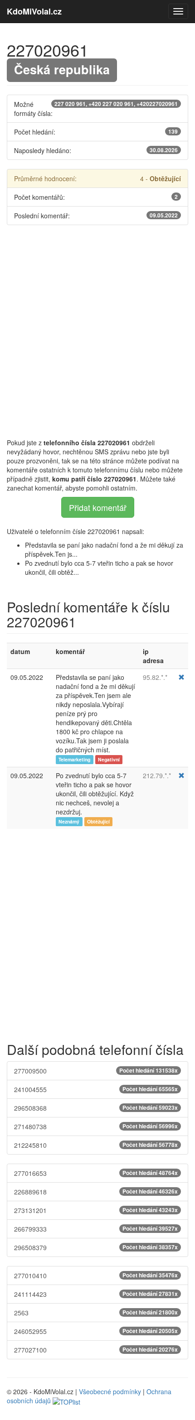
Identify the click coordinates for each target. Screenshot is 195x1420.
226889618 (96, 1191)
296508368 (96, 1107)
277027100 (96, 1349)
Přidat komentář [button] (98, 507)
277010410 (96, 1275)
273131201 (96, 1210)
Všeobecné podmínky (110, 1391)
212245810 (96, 1145)
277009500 (96, 1070)
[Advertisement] (97, 331)
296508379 (96, 1247)
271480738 (96, 1126)
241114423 (96, 1294)
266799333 (96, 1228)
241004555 (96, 1089)
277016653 (96, 1173)
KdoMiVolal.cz (34, 11)
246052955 (96, 1331)
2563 (96, 1312)
